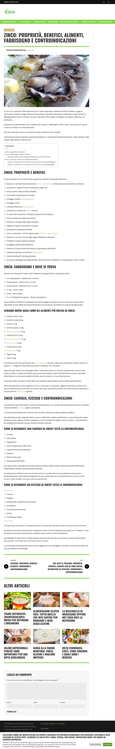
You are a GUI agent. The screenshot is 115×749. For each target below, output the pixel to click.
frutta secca (20, 391)
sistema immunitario (44, 184)
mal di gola (54, 233)
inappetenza (27, 207)
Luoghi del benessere (88, 22)
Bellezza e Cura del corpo (68, 22)
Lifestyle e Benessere (106, 22)
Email (35, 702)
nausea (21, 408)
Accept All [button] (107, 744)
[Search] (108, 2)
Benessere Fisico (39, 22)
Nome (9, 702)
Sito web (62, 702)
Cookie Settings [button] (95, 744)
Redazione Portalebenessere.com (16, 50)
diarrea (9, 490)
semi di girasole (40, 363)
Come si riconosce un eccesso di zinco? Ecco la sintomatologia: (31, 164)
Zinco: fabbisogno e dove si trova (17, 154)
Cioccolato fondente (14, 339)
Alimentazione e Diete (9, 22)
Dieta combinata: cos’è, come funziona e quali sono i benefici (74, 652)
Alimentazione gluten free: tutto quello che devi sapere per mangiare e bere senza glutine (46, 617)
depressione (37, 252)
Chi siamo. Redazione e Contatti (53, 724)
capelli (31, 199)
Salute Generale (25, 22)
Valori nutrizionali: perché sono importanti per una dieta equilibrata (16, 652)
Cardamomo (11, 351)
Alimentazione (9, 30)
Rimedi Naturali (53, 22)
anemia (9, 521)
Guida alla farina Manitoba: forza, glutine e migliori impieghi (44, 652)
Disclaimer (45, 728)
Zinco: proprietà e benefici (15, 152)
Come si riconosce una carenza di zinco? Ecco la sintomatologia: (31, 162)
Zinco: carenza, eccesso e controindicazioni (21, 159)
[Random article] (104, 2)
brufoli (28, 210)
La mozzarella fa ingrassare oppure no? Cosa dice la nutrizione (74, 615)
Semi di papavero (13, 331)
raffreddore (43, 233)
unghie (24, 199)
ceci (11, 366)
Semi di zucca (12, 343)
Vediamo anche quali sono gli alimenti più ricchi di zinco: (29, 157)
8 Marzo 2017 (31, 50)
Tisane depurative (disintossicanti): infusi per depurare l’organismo (16, 618)
